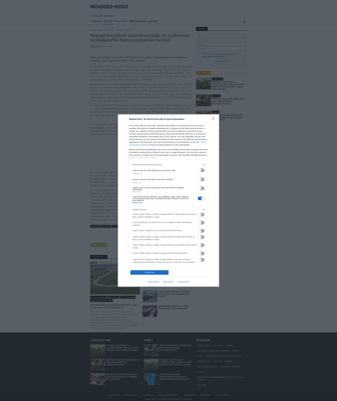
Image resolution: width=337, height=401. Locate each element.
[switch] (201, 170)
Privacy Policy (183, 282)
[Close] (214, 119)
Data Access (168, 282)
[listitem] (168, 164)
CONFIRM (149, 273)
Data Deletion (153, 282)
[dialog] (168, 200)
